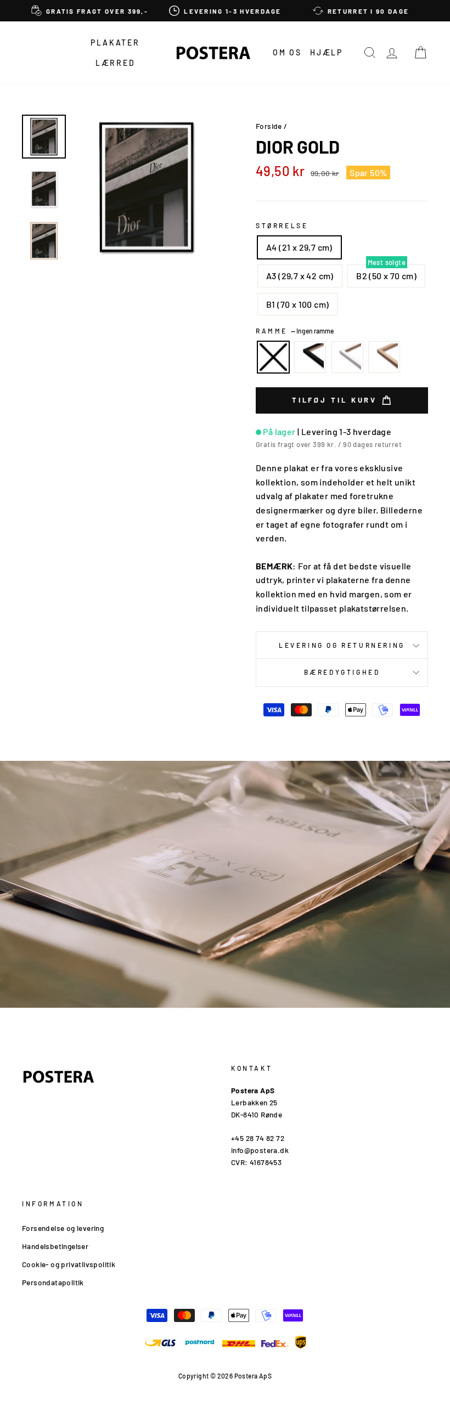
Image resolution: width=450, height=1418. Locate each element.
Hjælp (326, 52)
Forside (269, 126)
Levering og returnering (342, 645)
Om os (287, 52)
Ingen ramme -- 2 (273, 357)
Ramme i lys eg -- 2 (384, 357)
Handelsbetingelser (55, 1246)
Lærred (115, 62)
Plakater (115, 42)
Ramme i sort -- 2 (310, 357)
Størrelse (282, 225)
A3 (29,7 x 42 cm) (300, 275)
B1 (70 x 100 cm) (297, 304)
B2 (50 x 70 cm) (386, 275)
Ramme (295, 331)
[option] (90, 10)
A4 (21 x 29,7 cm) (299, 247)
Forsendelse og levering (63, 1228)
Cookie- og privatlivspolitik (68, 1264)
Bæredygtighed (342, 672)
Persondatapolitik (53, 1282)
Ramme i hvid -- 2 (347, 357)
